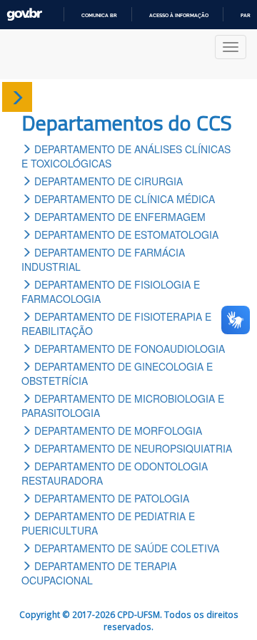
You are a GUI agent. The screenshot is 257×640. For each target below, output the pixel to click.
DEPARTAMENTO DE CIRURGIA (107, 181)
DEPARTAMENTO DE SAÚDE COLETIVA (125, 548)
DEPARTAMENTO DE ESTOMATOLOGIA (124, 234)
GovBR (24, 14)
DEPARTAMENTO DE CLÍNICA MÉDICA (123, 199)
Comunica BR (99, 15)
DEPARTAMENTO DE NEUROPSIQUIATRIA (131, 448)
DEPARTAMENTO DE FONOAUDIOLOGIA (128, 348)
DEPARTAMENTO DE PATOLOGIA (110, 498)
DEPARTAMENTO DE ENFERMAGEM (118, 217)
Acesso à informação (178, 15)
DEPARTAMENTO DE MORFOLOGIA (116, 430)
